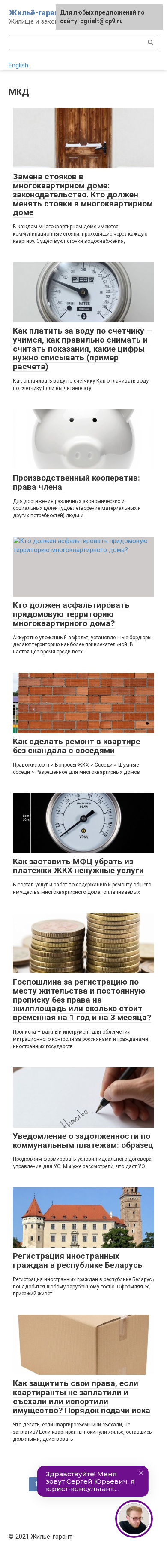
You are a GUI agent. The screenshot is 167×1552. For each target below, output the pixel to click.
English (18, 65)
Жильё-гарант (36, 12)
